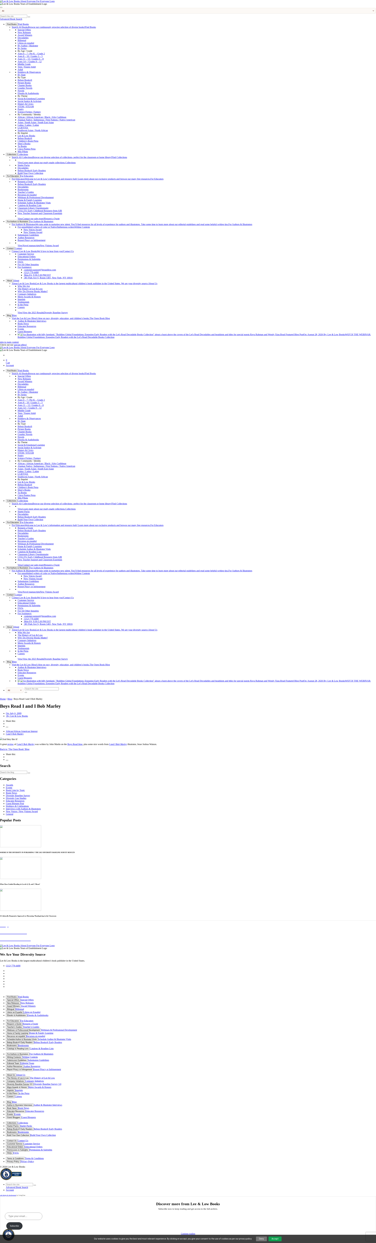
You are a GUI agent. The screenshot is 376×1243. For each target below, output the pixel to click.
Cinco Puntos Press (27, 149)
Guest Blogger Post (15, 803)
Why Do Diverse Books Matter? (33, 291)
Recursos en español (27, 195)
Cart (8, 361)
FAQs (20, 262)
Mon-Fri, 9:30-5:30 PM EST (37, 275)
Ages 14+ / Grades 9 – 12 (30, 61)
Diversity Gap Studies (16, 798)
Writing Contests (54, 227)
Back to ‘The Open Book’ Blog (14, 749)
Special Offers (24, 30)
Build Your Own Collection (30, 173)
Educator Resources (27, 326)
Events (21, 329)
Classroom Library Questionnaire (33, 208)
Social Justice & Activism (29, 101)
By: (17, 716)
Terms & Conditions (15, 1158)
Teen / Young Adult (27, 67)
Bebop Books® (25, 80)
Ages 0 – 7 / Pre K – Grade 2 (31, 53)
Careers (21, 307)
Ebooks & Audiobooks (28, 93)
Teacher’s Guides (26, 192)
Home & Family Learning (30, 200)
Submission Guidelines (28, 235)
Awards (9, 785)
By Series (22, 48)
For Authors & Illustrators (17, 221)
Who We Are (24, 286)
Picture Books (24, 82)
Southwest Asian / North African (33, 130)
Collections (11, 154)
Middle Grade (24, 64)
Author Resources (26, 237)
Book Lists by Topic (15, 790)
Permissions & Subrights (29, 259)
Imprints (21, 299)
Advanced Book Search (11, 19)
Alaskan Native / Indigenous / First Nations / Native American (46, 120)
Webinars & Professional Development (36, 197)
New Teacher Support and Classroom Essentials (40, 213)
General (9, 814)
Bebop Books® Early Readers (32, 170)
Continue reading (188, 1234)
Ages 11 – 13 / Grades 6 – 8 (31, 59)
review (10, 744)
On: (13, 713)
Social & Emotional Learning (31, 98)
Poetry (21, 109)
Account (10, 365)
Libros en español (26, 43)
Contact (10, 248)
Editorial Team (13, 1063)
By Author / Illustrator (28, 45)
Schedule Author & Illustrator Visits (34, 202)
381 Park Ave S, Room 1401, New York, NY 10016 (48, 277)
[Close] (1, 7)
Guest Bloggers (25, 331)
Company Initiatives (27, 294)
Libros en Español (14, 1012)
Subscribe (14, 1226)
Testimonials (23, 302)
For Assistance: (25, 267)
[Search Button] (29, 16)
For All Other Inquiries (28, 264)
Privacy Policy (13, 1161)
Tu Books (22, 146)
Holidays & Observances (29, 72)
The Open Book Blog (61, 318)
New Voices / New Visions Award (22, 811)
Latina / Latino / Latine (28, 125)
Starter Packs (24, 165)
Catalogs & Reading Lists (29, 205)
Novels (21, 90)
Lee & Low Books (26, 135)
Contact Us (43, 251)
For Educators (13, 176)
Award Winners (25, 35)
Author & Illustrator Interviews (32, 321)
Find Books (12, 24)
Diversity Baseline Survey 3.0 (19, 1084)
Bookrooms (23, 189)
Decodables (23, 37)
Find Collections (69, 157)
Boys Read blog (74, 744)
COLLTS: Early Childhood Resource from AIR (40, 210)
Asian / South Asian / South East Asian (36, 122)
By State (22, 75)
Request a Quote (25, 181)
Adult (20, 69)
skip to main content (9, 342)
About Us (84, 283)
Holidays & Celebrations (17, 806)
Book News (23, 323)
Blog (9, 315)
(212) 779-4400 (31, 272)
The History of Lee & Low (30, 289)
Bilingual (22, 40)
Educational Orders (27, 256)
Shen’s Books (24, 143)
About (9, 281)
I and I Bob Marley (15, 734)
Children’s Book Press (28, 141)
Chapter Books (25, 85)
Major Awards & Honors (29, 296)
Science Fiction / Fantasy (29, 112)
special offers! (20, 345)
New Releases (24, 32)
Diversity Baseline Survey (43, 312)
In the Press (23, 304)
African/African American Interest (21, 731)
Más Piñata (23, 151)
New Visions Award (33, 232)
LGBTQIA (23, 127)
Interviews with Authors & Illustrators (23, 809)
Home (3, 699)
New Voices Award (33, 229)
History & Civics (25, 104)
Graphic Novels (25, 88)
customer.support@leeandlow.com (40, 270)
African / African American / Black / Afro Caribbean (42, 117)
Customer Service (26, 254)
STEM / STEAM (26, 106)
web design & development (8, 1195)
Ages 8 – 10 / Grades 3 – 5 (30, 56)
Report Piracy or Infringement (31, 240)
